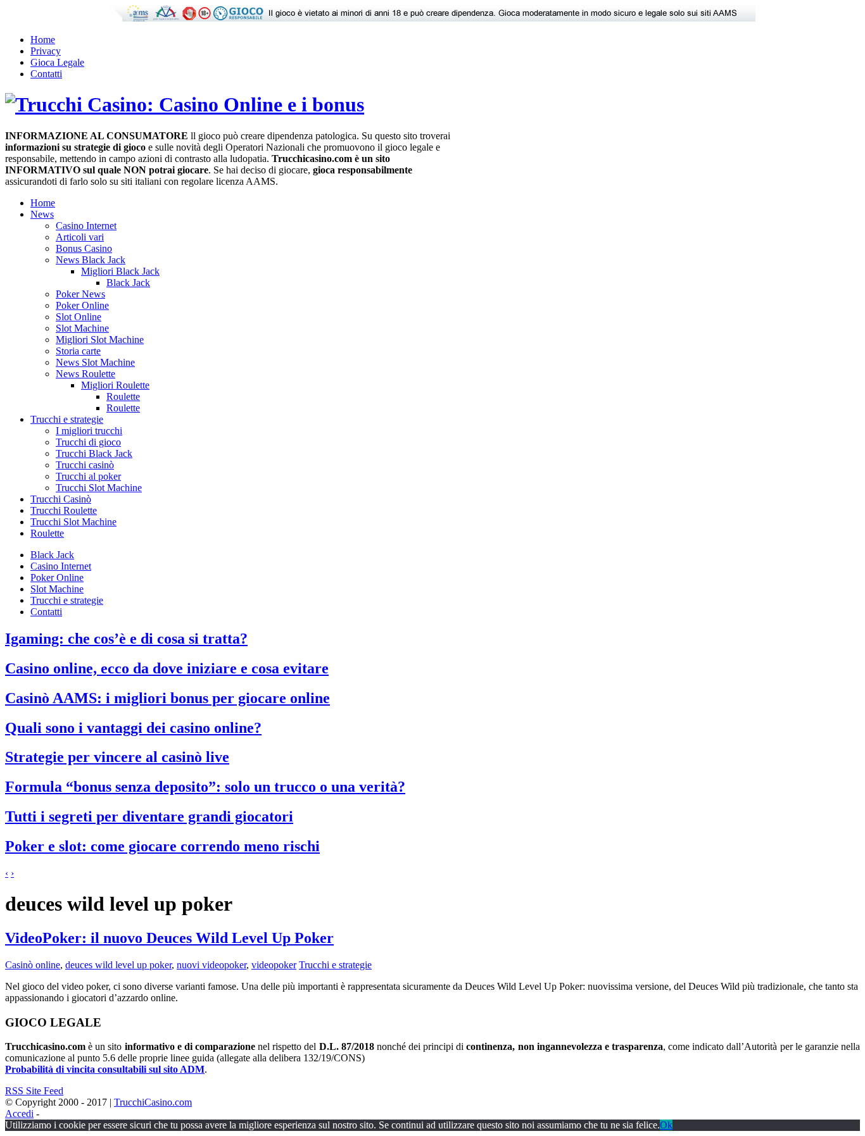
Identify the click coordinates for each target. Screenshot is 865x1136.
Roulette (123, 396)
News (42, 214)
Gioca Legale (57, 62)
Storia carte (78, 351)
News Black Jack (90, 259)
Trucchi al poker (88, 476)
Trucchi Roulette (63, 510)
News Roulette (85, 373)
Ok (666, 1125)
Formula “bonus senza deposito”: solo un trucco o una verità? (205, 786)
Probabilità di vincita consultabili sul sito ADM (105, 1069)
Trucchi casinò (85, 464)
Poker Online (82, 305)
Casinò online (32, 964)
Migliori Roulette (115, 385)
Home (42, 39)
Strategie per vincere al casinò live (117, 757)
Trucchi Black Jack (94, 453)
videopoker (273, 964)
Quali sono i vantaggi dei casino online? (133, 728)
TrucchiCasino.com (153, 1102)
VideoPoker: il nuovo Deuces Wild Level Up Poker (169, 938)
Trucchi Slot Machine (99, 487)
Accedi (19, 1113)
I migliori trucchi (89, 430)
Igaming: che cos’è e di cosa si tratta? (126, 638)
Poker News (80, 294)
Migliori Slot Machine (100, 339)
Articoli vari (80, 237)
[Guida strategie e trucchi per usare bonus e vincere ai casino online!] (184, 104)
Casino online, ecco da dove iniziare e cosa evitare (167, 668)
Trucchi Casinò (60, 499)
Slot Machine (82, 328)
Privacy (45, 51)
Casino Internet (86, 225)
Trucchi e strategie (66, 419)
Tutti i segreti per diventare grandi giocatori (149, 816)
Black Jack (128, 282)
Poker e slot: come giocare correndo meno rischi (162, 846)
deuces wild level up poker (118, 964)
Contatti (46, 73)
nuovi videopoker (211, 964)
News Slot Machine (95, 362)
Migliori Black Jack (120, 271)
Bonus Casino (84, 248)
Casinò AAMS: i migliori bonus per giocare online (167, 698)
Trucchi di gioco (88, 442)
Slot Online (78, 316)
